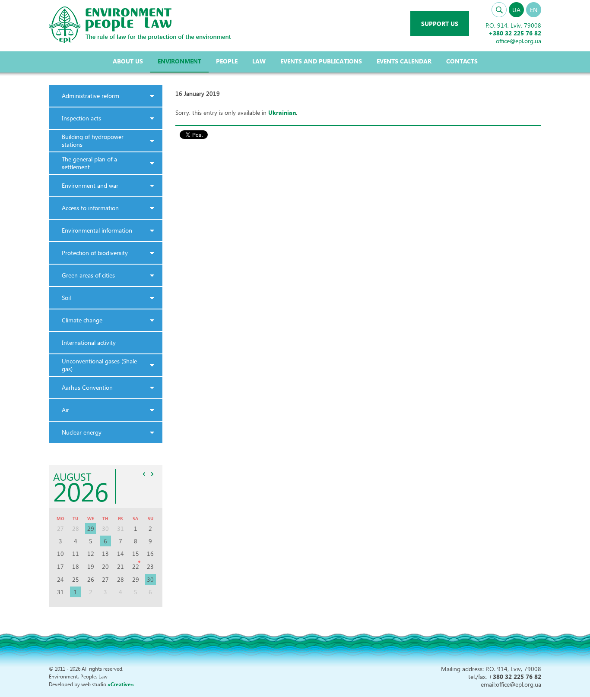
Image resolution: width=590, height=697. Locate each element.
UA (516, 10)
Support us (439, 23)
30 (150, 579)
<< (144, 474)
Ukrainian (282, 112)
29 (90, 528)
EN (533, 10)
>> (152, 474)
